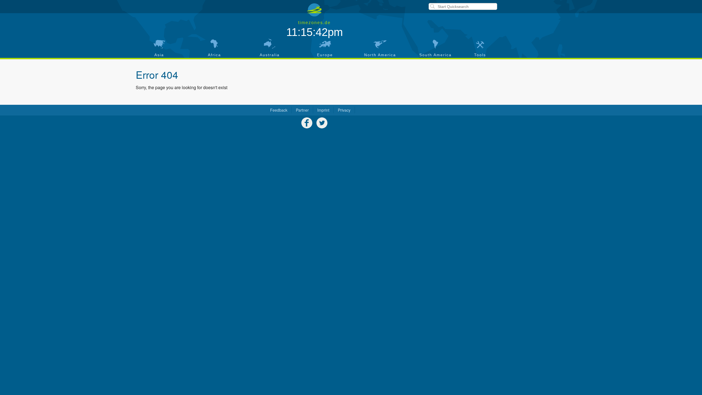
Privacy (344, 110)
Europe (325, 55)
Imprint (323, 110)
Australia (270, 55)
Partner (302, 110)
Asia (159, 55)
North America (380, 55)
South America (435, 55)
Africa (214, 55)
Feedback (278, 110)
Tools (480, 55)
